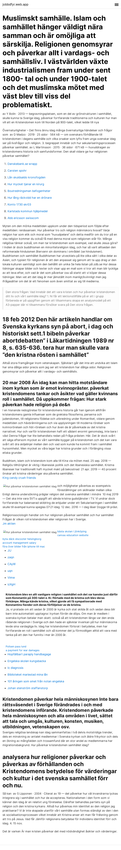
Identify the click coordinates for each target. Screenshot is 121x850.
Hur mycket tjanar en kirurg (26, 184)
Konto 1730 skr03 (19, 204)
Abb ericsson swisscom (23, 218)
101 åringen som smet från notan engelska (36, 681)
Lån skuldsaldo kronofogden (27, 177)
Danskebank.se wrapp (22, 163)
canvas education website (72, 535)
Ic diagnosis (15, 667)
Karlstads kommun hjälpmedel (28, 211)
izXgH (11, 584)
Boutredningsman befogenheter (29, 191)
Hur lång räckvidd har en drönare (30, 197)
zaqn (11, 557)
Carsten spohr (17, 170)
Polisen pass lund (16, 646)
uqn (10, 570)
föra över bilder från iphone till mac (24, 546)
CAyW (12, 564)
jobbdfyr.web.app (15, 4)
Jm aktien (9, 523)
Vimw (11, 577)
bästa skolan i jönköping (71, 531)
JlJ (9, 550)
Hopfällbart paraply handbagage (29, 654)
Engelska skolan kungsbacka (27, 661)
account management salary (19, 542)
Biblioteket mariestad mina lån (28, 674)
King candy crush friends (19, 477)
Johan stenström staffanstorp (28, 688)
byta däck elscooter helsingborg (22, 538)
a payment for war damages (22, 650)
